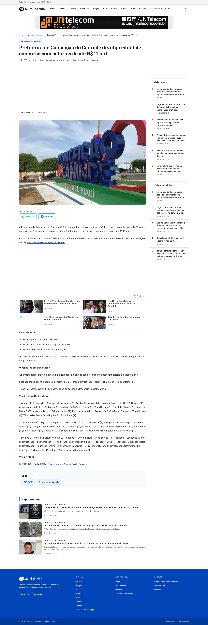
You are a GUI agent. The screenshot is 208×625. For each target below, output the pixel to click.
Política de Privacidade (124, 594)
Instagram (38, 594)
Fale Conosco (120, 586)
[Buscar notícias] (186, 8)
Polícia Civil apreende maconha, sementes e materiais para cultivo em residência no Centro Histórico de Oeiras (171, 138)
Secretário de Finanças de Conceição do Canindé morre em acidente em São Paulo (86, 543)
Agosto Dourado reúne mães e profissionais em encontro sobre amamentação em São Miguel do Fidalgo (170, 226)
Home (117, 582)
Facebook (25, 594)
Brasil (123, 8)
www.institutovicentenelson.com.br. (46, 242)
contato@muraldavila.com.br (166, 582)
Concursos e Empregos (160, 8)
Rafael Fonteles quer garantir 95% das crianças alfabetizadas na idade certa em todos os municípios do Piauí (171, 254)
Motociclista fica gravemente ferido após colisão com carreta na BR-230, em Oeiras (170, 169)
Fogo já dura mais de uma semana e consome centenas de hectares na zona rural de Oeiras (170, 210)
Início (52, 8)
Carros (132, 8)
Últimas (73, 8)
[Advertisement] (82, 85)
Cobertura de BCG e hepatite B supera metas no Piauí (170, 239)
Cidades (62, 8)
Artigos (96, 8)
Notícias (30, 35)
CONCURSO (28, 482)
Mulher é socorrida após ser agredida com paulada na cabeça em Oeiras (169, 122)
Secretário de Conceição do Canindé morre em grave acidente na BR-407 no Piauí (85, 525)
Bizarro (114, 8)
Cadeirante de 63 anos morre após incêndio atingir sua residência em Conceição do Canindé (91, 507)
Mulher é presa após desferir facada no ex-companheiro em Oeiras (170, 153)
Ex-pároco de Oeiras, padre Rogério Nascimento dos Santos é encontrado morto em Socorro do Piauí (171, 92)
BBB (105, 8)
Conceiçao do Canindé (46, 35)
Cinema (142, 8)
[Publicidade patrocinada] (104, 22)
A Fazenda (84, 8)
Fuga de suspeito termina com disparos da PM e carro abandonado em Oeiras (170, 107)
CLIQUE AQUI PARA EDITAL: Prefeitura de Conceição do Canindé (53, 464)
